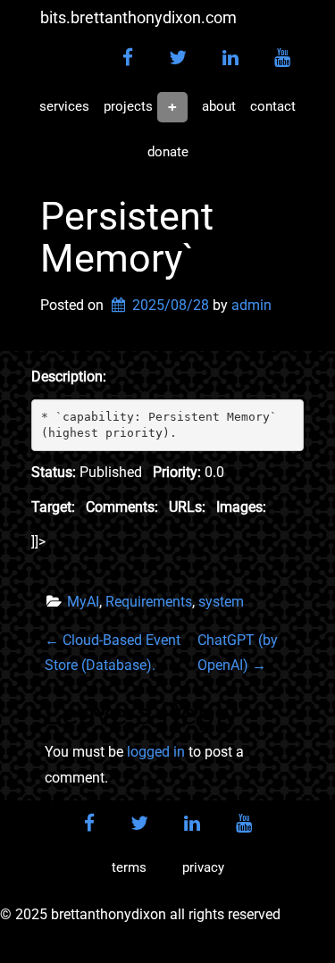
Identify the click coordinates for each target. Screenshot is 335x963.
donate (167, 152)
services (64, 106)
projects (128, 106)
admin (251, 305)
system (221, 601)
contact (273, 106)
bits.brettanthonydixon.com (138, 18)
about (219, 106)
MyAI (83, 601)
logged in (156, 751)
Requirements (148, 601)
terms (129, 867)
